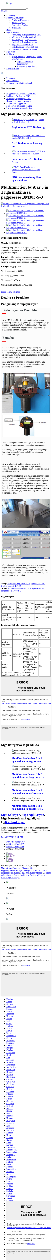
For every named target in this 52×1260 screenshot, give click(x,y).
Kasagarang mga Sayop (27, 66)
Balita (8, 30)
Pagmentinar (22, 64)
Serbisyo (10, 54)
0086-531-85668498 (15, 846)
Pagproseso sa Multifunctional (19, 83)
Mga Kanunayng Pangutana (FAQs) (27, 56)
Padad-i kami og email (10, 292)
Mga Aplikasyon (33, 814)
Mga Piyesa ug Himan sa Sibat (25, 47)
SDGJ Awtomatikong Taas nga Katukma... (26, 179)
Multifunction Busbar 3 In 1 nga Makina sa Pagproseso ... (28, 775)
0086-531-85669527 (15, 844)
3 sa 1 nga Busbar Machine (31, 873)
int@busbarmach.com (15, 842)
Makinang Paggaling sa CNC (24, 39)
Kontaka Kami (12, 69)
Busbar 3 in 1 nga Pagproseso (24, 42)
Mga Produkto (12, 32)
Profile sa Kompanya (20, 20)
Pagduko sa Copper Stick (22, 44)
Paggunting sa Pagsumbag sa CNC (26, 35)
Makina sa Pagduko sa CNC (24, 37)
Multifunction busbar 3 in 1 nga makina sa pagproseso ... (27, 760)
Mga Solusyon (18, 59)
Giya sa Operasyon (25, 61)
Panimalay (10, 15)
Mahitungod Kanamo (15, 18)
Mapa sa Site (27, 868)
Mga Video (16, 27)
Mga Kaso (10, 52)
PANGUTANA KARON (12, 837)
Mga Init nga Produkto (10, 868)
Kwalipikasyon (18, 22)
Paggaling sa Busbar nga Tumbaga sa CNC (19, 870)
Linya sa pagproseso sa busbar (24, 49)
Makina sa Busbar (28, 875)
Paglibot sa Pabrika (20, 25)
